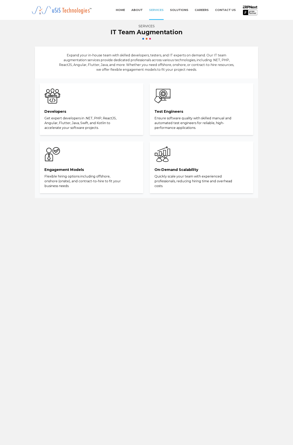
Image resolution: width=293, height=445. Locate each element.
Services (156, 10)
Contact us (225, 10)
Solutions (179, 10)
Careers (202, 10)
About (137, 10)
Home (120, 10)
